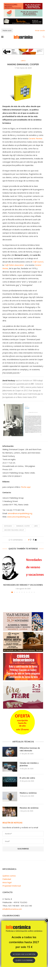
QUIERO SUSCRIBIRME (24, 960)
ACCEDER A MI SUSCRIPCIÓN (24, 954)
